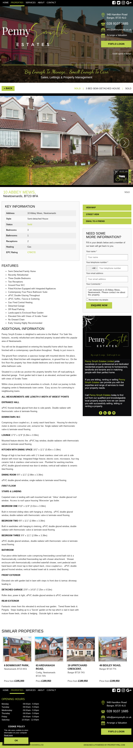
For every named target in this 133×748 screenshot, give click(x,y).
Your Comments (94, 284)
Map (91, 207)
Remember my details (98, 300)
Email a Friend (95, 221)
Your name (91, 251)
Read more (8, 735)
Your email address (94, 273)
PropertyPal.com (116, 745)
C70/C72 (31, 252)
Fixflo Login (116, 44)
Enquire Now (99, 305)
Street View (92, 214)
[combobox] (92, 268)
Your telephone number (97, 262)
